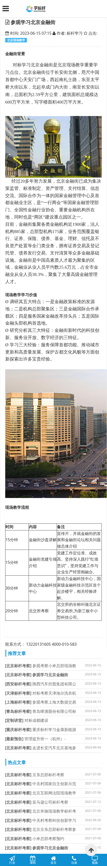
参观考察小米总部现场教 (40, 665)
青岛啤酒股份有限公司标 (40, 711)
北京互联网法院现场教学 (40, 793)
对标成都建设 (26, 720)
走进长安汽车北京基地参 (40, 747)
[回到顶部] (91, 850)
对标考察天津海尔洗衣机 (40, 693)
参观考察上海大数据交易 (40, 702)
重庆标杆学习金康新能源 (40, 729)
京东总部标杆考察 (34, 774)
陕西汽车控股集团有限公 (40, 684)
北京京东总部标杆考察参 (40, 829)
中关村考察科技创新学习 (40, 820)
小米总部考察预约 (34, 838)
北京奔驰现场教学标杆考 (40, 811)
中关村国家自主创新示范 (40, 783)
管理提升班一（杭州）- (35, 739)
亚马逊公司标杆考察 (36, 802)
